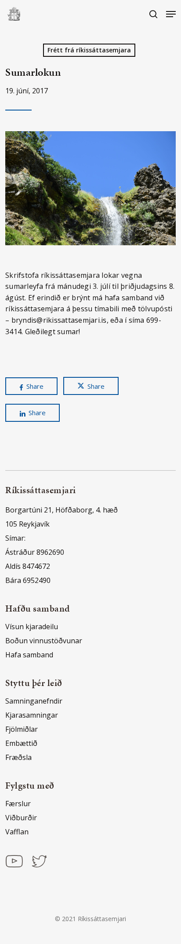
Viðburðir (21, 817)
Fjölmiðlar (21, 729)
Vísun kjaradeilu (31, 626)
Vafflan (17, 832)
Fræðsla (18, 757)
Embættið (21, 743)
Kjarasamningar (31, 715)
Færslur (18, 803)
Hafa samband (29, 655)
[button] (171, 14)
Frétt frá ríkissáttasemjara (89, 50)
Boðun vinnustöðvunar (43, 640)
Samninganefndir (33, 701)
